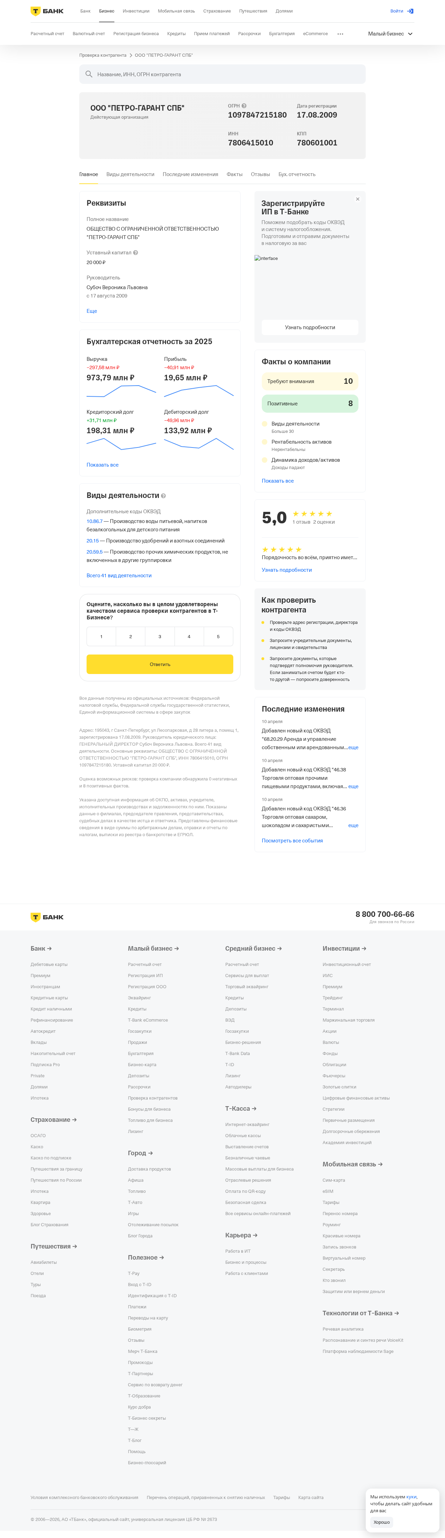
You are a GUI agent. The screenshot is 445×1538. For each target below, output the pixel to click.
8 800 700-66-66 (385, 914)
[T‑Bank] (47, 11)
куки (411, 1496)
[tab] (88, 174)
